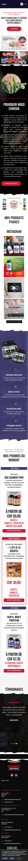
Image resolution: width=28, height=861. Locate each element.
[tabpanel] (14, 711)
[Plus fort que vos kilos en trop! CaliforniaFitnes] (14, 246)
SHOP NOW (14, 29)
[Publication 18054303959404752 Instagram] (14, 267)
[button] (21, 4)
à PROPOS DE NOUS (11, 183)
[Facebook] (11, 775)
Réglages (19, 858)
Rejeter (12, 858)
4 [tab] (16, 743)
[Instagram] (16, 775)
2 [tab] (12, 743)
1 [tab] (11, 743)
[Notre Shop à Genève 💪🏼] (14, 288)
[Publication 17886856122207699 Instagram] (14, 309)
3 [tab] (14, 743)
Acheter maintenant (14, 530)
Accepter (5, 858)
